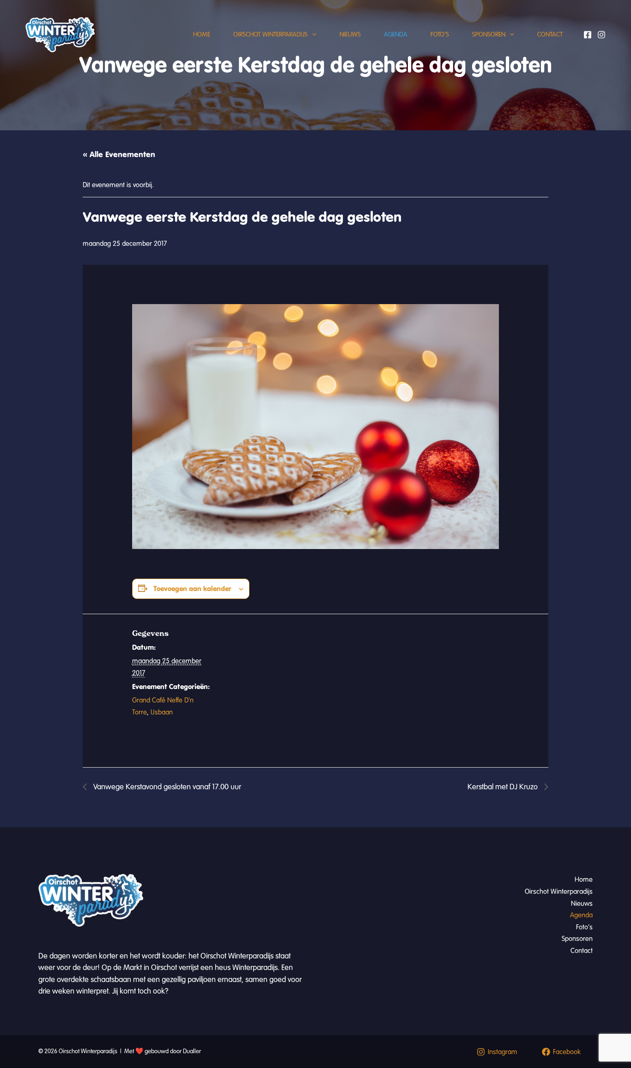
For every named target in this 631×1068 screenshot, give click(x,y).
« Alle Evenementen (119, 154)
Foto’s (440, 34)
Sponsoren (488, 34)
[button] (312, 35)
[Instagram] (601, 35)
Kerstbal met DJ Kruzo (503, 787)
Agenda (395, 34)
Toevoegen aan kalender (192, 588)
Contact (550, 34)
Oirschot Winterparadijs (270, 34)
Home (201, 34)
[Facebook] (587, 35)
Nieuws (350, 34)
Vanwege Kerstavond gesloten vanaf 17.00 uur (166, 787)
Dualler (192, 1051)
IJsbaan (162, 712)
